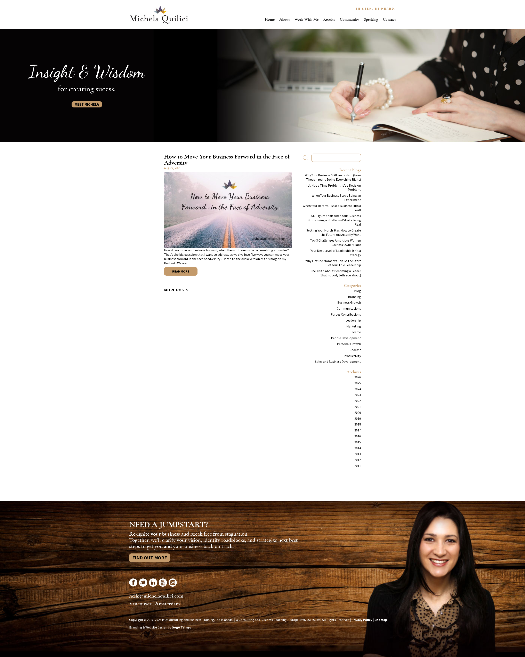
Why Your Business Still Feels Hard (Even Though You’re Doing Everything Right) (333, 177)
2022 (357, 401)
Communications (349, 308)
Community (349, 19)
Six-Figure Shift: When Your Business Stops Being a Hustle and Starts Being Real (334, 220)
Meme (356, 332)
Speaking (371, 19)
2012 (357, 460)
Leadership (353, 320)
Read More (180, 271)
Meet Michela (87, 104)
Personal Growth (349, 344)
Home (270, 19)
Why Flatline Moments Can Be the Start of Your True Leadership (333, 263)
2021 (357, 407)
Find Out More (149, 557)
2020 (357, 413)
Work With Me (306, 19)
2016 (357, 436)
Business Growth (349, 302)
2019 (357, 418)
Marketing (353, 326)
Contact (389, 19)
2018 (357, 424)
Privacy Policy (362, 620)
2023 (357, 395)
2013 (357, 454)
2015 (357, 442)
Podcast (355, 350)
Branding (354, 297)
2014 (357, 448)
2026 (357, 377)
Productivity (352, 356)
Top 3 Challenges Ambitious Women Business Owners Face (335, 242)
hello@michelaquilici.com (156, 596)
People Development (346, 338)
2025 (357, 383)
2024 (357, 389)
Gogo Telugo (181, 627)
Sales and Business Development (338, 361)
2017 (357, 430)
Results (329, 19)
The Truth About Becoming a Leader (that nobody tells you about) (335, 273)
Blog (357, 291)
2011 (357, 466)
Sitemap (380, 620)
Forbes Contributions (346, 314)
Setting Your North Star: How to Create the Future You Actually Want (333, 232)
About (284, 19)
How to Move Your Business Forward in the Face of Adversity (227, 160)
